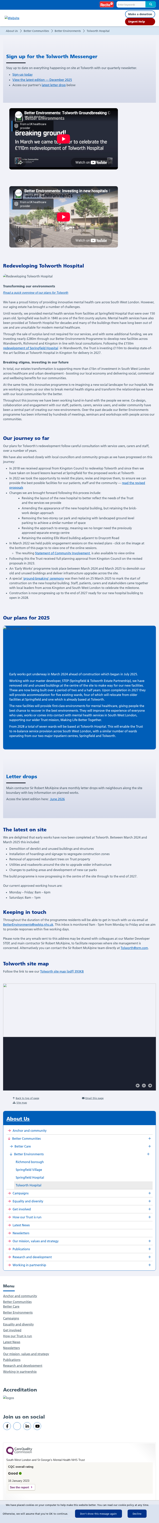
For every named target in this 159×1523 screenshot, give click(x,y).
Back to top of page (27, 1098)
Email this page (94, 1098)
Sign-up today (22, 74)
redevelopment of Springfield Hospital (30, 348)
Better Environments (68, 31)
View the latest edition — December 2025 (42, 80)
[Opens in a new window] (7, 1426)
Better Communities (36, 31)
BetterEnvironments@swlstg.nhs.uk (28, 924)
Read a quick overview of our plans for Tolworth (35, 292)
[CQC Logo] (19, 1453)
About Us (12, 31)
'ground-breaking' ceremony (43, 578)
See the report (19, 1487)
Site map (21, 1102)
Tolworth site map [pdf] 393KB (62, 971)
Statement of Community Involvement (63, 553)
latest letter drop (54, 85)
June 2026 (57, 799)
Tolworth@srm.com (134, 948)
